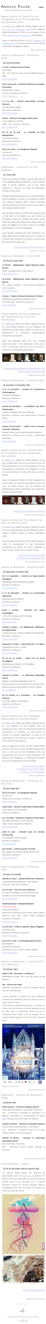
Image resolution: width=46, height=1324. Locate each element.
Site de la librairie (9, 305)
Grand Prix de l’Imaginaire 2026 (16, 29)
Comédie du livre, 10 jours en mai (18, 35)
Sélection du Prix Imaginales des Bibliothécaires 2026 (24, 368)
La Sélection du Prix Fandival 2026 (31, 555)
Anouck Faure (15, 6)
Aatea (13, 26)
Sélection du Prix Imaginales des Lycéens (29, 511)
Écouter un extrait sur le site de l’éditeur (29, 247)
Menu (41, 7)
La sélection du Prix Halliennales (32, 772)
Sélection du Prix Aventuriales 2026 (31, 371)
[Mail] (26, 1321)
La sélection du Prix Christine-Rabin (30, 769)
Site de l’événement (9, 79)
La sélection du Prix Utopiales (33, 766)
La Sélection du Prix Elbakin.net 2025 (30, 558)
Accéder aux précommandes (34, 1290)
